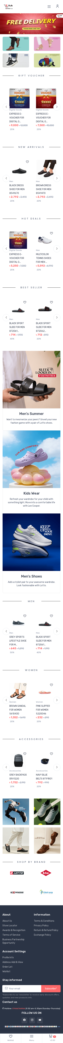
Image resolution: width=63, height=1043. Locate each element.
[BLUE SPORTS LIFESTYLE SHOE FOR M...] (45, 309)
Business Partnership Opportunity (13, 945)
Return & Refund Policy (46, 934)
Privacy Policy (41, 929)
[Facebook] (24, 1024)
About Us (7, 924)
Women (12, 702)
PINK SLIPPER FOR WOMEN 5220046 (16, 710)
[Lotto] (17, 876)
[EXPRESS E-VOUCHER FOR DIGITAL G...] (19, 98)
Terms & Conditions (44, 924)
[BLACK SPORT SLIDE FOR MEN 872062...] (18, 309)
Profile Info (8, 961)
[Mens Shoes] (31, 541)
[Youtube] (40, 1024)
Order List (7, 970)
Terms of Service (11, 938)
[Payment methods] (31, 1030)
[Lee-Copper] (46, 877)
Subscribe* (51, 992)
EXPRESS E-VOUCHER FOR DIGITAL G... (16, 118)
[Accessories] (47, 60)
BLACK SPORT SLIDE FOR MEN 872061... (17, 641)
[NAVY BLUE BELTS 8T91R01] (18, 760)
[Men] (16, 44)
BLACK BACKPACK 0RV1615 (41, 779)
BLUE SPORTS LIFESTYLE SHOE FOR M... (44, 327)
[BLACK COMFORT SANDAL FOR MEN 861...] (46, 170)
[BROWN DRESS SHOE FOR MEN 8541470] (19, 170)
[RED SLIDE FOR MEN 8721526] (45, 622)
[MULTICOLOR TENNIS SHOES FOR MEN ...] (18, 240)
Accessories (15, 771)
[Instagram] (32, 1024)
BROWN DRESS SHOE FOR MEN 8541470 (17, 189)
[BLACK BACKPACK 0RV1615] (45, 760)
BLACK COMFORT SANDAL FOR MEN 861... (45, 189)
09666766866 (18, 1012)
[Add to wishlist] (27, 90)
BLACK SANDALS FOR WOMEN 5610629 (44, 710)
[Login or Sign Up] (57, 6)
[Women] (47, 44)
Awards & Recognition (13, 934)
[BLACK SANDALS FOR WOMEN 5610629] (45, 691)
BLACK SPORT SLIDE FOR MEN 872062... (17, 327)
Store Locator (9, 929)
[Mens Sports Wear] (31, 459)
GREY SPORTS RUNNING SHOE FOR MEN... (44, 258)
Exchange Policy (42, 938)
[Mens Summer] (31, 379)
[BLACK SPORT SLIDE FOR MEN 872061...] (18, 622)
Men (11, 181)
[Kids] (16, 60)
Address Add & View (12, 966)
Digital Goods (15, 110)
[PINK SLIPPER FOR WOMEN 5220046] (18, 691)
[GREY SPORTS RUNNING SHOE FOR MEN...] (45, 240)
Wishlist (6, 975)
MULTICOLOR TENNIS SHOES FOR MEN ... (17, 258)
